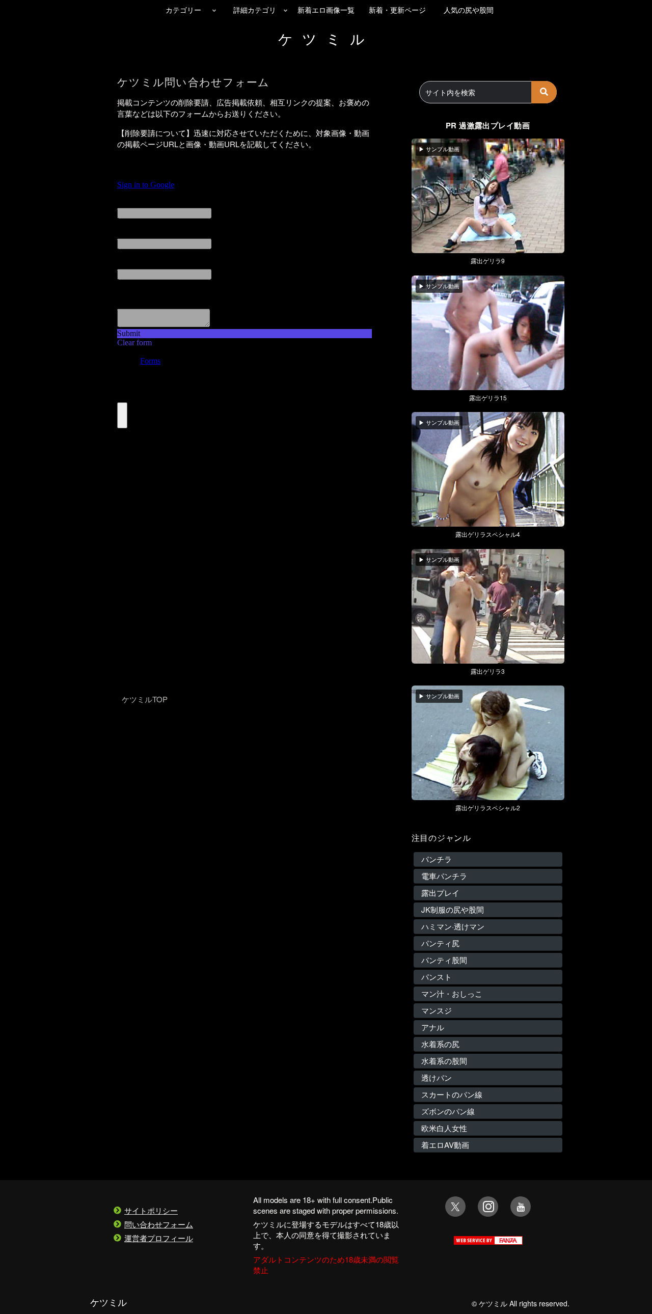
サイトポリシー (151, 1210)
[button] (544, 92)
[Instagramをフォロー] (488, 1206)
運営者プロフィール (158, 1238)
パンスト (436, 976)
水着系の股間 (444, 1060)
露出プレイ (440, 892)
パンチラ (436, 859)
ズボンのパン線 (448, 1111)
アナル (432, 1027)
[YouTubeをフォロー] (520, 1206)
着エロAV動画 (445, 1144)
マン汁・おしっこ (451, 993)
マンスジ (436, 1010)
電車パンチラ (444, 875)
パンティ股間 (444, 959)
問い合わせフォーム (158, 1224)
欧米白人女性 (444, 1128)
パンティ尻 (440, 943)
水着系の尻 (440, 1043)
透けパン (436, 1077)
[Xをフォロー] (455, 1206)
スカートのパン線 (451, 1094)
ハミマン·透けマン (452, 926)
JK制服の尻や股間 (452, 909)
